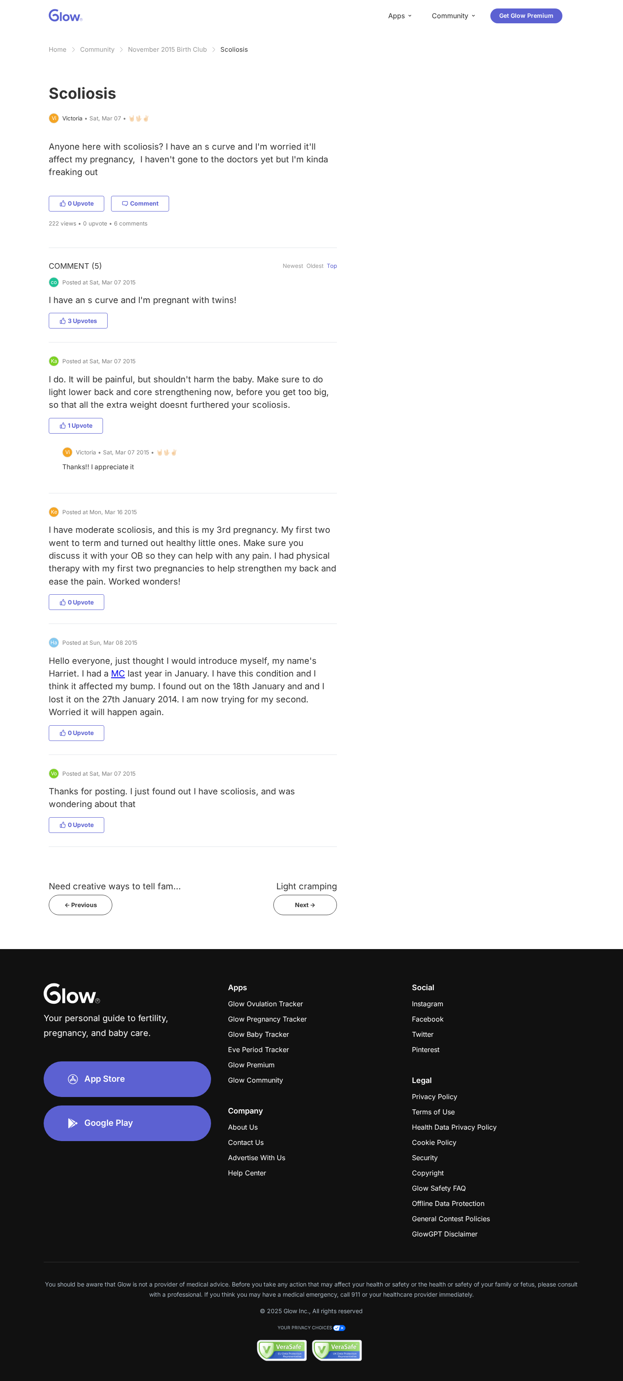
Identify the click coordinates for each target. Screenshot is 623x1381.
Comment (144, 203)
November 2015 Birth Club (167, 49)
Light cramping (306, 886)
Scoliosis (234, 49)
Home (58, 49)
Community (97, 49)
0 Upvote (81, 203)
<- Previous (80, 904)
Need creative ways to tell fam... (115, 886)
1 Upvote (80, 425)
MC (118, 673)
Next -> (305, 904)
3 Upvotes (82, 320)
